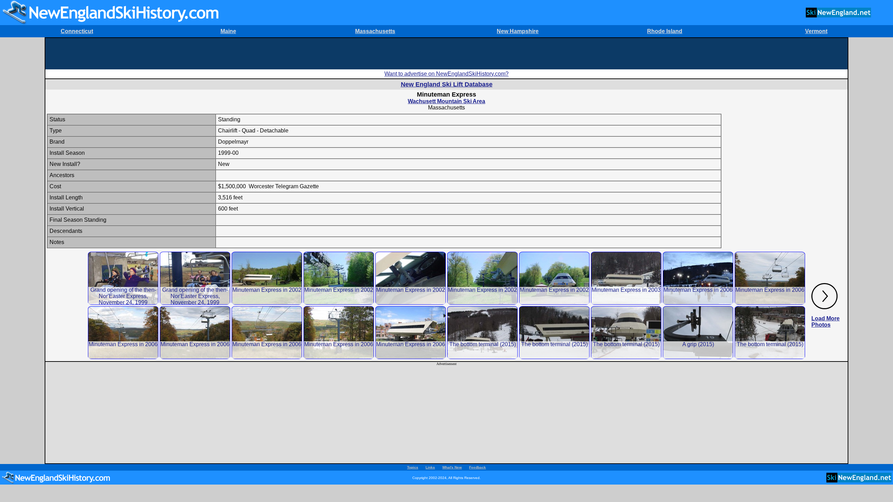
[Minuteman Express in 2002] (267, 278)
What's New (452, 467)
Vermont (816, 31)
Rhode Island (664, 31)
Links (430, 467)
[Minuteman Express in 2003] (626, 278)
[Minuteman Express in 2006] (698, 278)
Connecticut (77, 31)
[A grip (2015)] (698, 332)
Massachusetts (375, 31)
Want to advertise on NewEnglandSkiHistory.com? (446, 74)
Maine (228, 31)
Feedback (477, 467)
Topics (412, 467)
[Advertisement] (446, 53)
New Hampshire (518, 31)
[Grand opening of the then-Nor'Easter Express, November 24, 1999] (123, 278)
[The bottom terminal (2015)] (482, 332)
